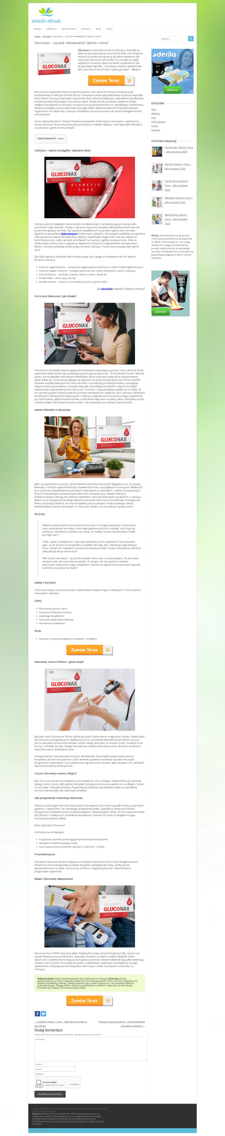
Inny (153, 117)
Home (37, 36)
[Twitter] (43, 1013)
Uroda (37, 29)
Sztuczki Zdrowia (44, 1130)
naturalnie (107, 288)
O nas (109, 29)
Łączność (93, 1108)
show (60, 138)
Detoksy (85, 29)
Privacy (104, 1108)
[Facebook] (37, 1013)
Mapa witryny (48, 1111)
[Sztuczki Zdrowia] (46, 22)
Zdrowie (51, 29)
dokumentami (69, 233)
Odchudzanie (68, 29)
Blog (98, 29)
